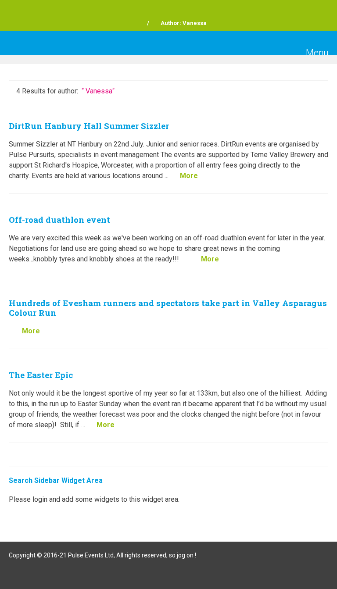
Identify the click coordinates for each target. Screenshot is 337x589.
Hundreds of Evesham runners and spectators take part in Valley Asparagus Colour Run (168, 307)
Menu (316, 52)
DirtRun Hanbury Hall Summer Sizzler (89, 125)
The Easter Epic (41, 374)
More (189, 175)
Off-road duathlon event (59, 219)
